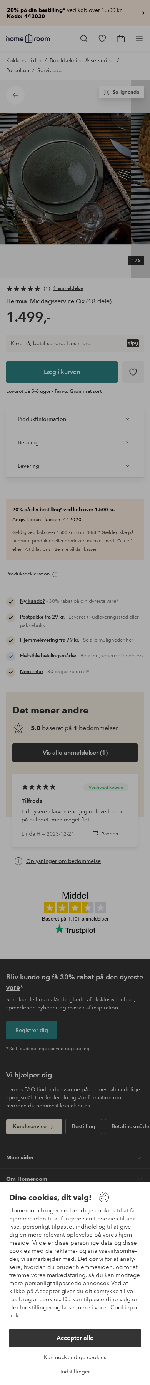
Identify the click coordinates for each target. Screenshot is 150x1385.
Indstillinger (75, 1371)
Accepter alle (75, 1338)
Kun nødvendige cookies (75, 1357)
